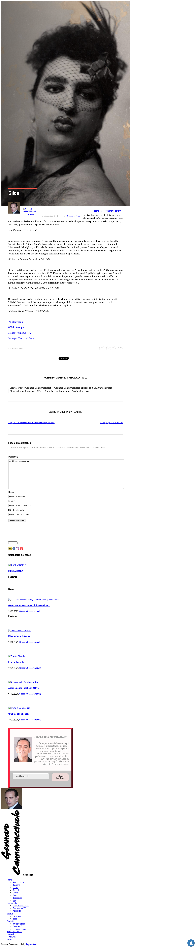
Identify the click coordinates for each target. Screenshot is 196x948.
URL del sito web (16, 510)
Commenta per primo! (114, 211)
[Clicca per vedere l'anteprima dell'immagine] (65, 103)
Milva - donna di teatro (22, 391)
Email (78, 216)
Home (9, 879)
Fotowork (17, 916)
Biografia (16, 885)
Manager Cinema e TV (19, 332)
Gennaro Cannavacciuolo (29, 210)
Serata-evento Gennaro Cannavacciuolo (30, 387)
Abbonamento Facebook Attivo (72, 391)
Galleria (10, 913)
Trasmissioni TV (19, 908)
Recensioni (97, 211)
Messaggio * (14, 456)
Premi (15, 895)
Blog (14, 900)
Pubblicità (17, 911)
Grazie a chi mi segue (19, 714)
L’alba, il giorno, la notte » (111, 422)
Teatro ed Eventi (19, 929)
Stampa (70, 216)
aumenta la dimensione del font (63, 216)
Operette (16, 890)
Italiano (10, 939)
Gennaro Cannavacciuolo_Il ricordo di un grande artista (83, 387)
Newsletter (11, 934)
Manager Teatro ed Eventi (21, 338)
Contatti (10, 921)
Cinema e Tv (12, 903)
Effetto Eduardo (45, 391)
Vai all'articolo (15, 321)
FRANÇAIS (11, 936)
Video (15, 918)
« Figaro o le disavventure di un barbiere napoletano (31, 422)
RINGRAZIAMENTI (16, 571)
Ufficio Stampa (16, 327)
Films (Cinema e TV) (21, 905)
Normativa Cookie (14, 931)
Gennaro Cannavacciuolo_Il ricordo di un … (29, 605)
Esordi (15, 892)
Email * (11, 501)
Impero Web (31, 944)
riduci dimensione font (60, 216)
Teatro (15, 887)
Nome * (11, 492)
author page (29, 214)
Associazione (18, 882)
